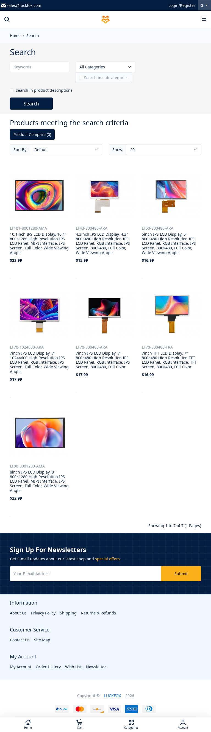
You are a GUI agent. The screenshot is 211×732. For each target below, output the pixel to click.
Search (32, 35)
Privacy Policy (43, 613)
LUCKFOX (112, 695)
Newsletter (96, 666)
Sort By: (20, 149)
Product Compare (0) (32, 134)
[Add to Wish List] (54, 273)
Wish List (73, 666)
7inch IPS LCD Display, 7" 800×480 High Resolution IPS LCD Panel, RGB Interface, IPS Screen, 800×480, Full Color (103, 359)
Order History (48, 666)
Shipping (68, 613)
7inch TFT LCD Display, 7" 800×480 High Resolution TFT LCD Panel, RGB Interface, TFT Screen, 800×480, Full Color (169, 359)
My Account (20, 666)
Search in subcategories (106, 77)
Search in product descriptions (44, 90)
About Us (18, 613)
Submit (181, 573)
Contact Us (20, 639)
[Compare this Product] (65, 273)
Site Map (42, 639)
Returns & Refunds (98, 613)
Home (15, 35)
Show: (117, 149)
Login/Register (181, 5)
